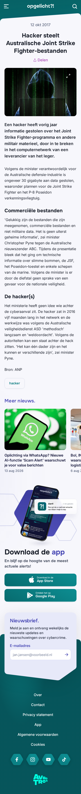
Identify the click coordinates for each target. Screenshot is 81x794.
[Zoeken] (74, 6)
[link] (40, 6)
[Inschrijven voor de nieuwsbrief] (66, 654)
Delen (43, 60)
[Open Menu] (6, 6)
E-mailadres (20, 646)
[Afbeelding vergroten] (68, 76)
